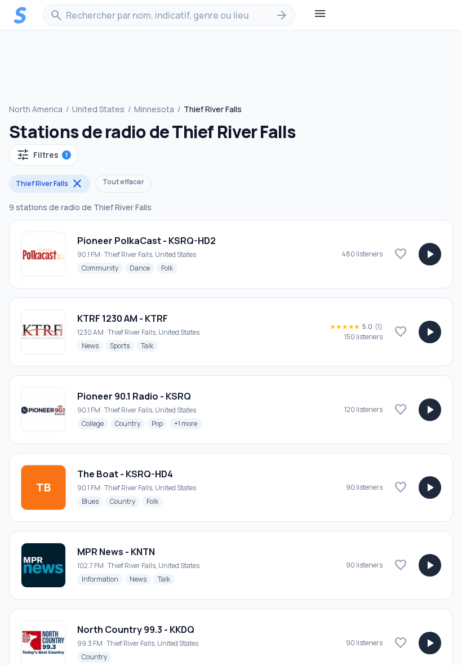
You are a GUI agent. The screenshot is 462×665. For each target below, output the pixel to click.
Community (102, 268)
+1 (188, 423)
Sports (122, 345)
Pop (159, 423)
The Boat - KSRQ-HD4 (125, 474)
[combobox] (169, 15)
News (92, 345)
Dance (142, 268)
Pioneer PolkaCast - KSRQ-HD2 (146, 240)
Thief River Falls (50, 184)
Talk (149, 345)
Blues (92, 501)
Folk (169, 268)
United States (98, 109)
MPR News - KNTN (116, 552)
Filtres (42, 155)
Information (102, 579)
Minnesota (154, 109)
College (95, 423)
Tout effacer (123, 182)
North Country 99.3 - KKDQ (135, 629)
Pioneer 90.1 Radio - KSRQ (134, 396)
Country (130, 423)
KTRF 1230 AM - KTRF (122, 318)
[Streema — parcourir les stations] (20, 15)
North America (36, 109)
